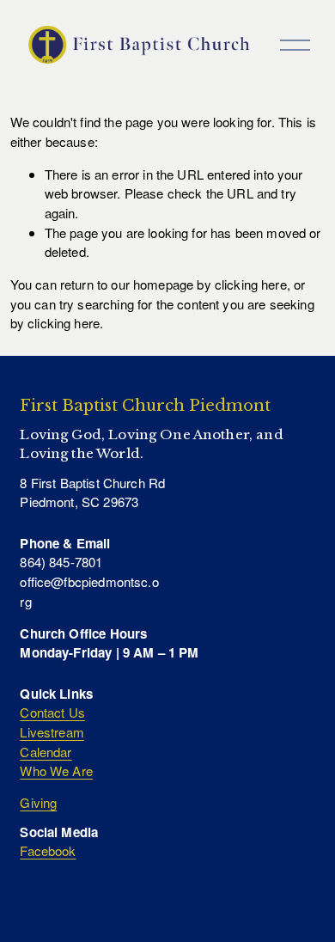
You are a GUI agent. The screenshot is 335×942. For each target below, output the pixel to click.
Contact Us (52, 712)
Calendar (45, 752)
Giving (38, 802)
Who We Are (56, 771)
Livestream (52, 732)
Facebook (48, 850)
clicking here (251, 284)
